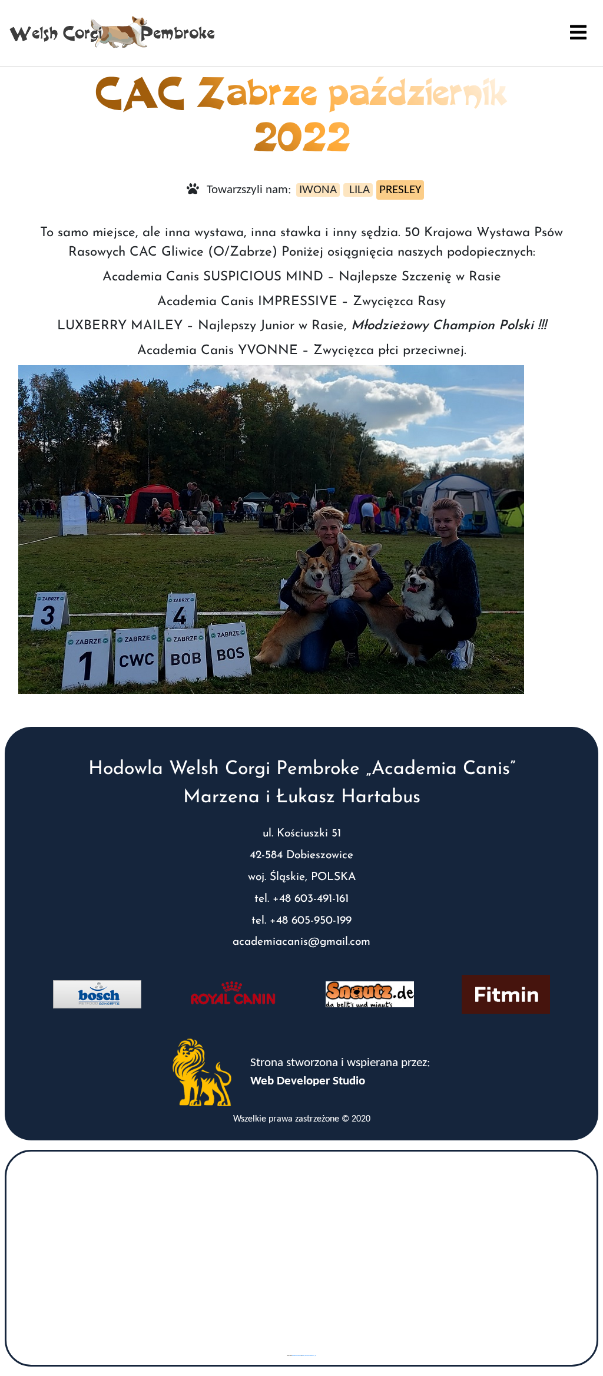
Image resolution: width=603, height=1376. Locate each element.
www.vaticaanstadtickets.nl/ (309, 1356)
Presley (400, 190)
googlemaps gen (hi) (297, 1356)
